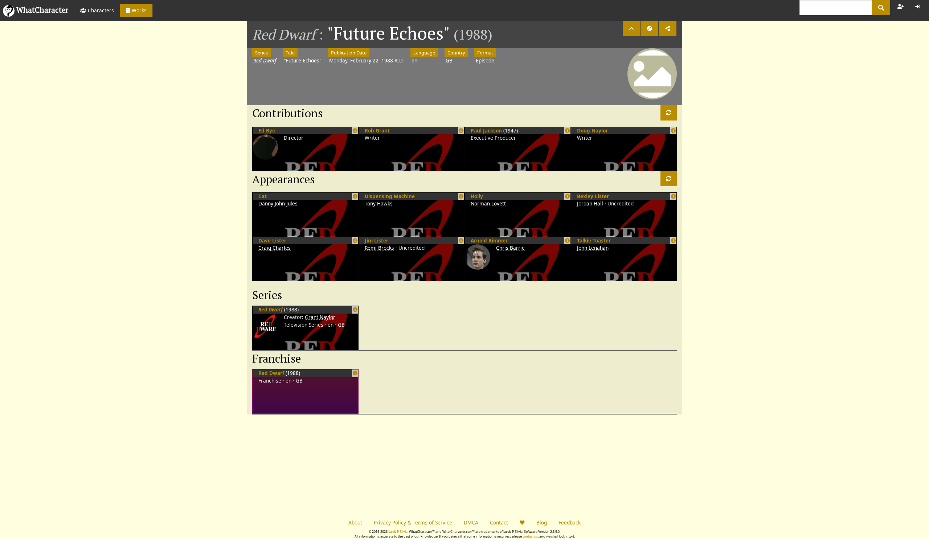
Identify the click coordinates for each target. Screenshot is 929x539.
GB (449, 60)
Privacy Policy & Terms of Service (413, 522)
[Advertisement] (355, 465)
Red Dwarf (271, 372)
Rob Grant (377, 130)
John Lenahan (593, 247)
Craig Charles (274, 247)
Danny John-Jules (278, 203)
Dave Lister (272, 240)
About (355, 522)
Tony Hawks (379, 203)
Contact (499, 522)
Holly (477, 196)
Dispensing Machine (390, 196)
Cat (262, 196)
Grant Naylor (320, 317)
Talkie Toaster (594, 240)
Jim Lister (376, 240)
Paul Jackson (486, 130)
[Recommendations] (649, 28)
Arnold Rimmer (489, 240)
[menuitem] (97, 10)
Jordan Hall (590, 203)
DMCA (471, 522)
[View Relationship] (355, 309)
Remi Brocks (379, 247)
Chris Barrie (510, 247)
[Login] (917, 6)
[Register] (900, 6)
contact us (530, 536)
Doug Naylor (592, 130)
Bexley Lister (593, 196)
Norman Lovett (488, 203)
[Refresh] (668, 112)
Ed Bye (266, 130)
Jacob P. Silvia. (398, 531)
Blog (541, 522)
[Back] (632, 28)
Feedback (569, 522)
